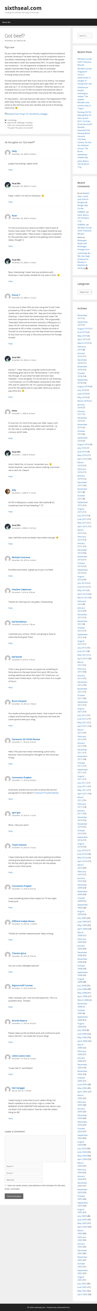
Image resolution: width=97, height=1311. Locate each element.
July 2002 (81, 1283)
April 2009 (82, 928)
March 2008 (83, 1000)
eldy (14, 490)
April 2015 (82, 526)
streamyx (29, 123)
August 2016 (83, 444)
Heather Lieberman (21, 589)
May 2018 (82, 397)
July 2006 (81, 1030)
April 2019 (82, 339)
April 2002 (82, 1294)
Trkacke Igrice (19, 953)
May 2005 (82, 1088)
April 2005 (82, 1091)
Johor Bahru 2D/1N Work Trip (83, 164)
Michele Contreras (21, 557)
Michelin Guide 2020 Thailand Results (84, 61)
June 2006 (82, 1033)
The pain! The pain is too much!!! (20, 128)
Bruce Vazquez (19, 701)
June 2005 (82, 1084)
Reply (10, 170)
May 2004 (82, 1155)
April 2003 (82, 1226)
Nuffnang (20, 123)
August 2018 (83, 386)
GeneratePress (63, 1307)
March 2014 (83, 597)
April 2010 (82, 861)
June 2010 (82, 854)
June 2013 (82, 651)
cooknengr (82, 253)
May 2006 (82, 1037)
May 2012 (82, 722)
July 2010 (81, 850)
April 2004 (82, 1159)
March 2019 (83, 343)
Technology (12, 120)
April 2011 (82, 793)
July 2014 (81, 583)
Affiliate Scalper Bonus (23, 921)
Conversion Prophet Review (46, 792)
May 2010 (82, 857)
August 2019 (83, 328)
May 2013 (82, 655)
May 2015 (82, 522)
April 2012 (82, 726)
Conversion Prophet (22, 777)
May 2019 (82, 335)
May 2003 (82, 1223)
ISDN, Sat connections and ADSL (20, 125)
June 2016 (82, 451)
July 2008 (81, 985)
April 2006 (82, 1041)
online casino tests (21, 1055)
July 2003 (81, 1216)
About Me (6, 22)
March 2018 (83, 400)
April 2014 (82, 594)
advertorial (11, 123)
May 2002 (82, 1290)
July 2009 (81, 918)
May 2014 (82, 590)
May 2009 (82, 925)
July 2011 (81, 782)
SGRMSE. (81, 212)
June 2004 (82, 1152)
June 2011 (82, 786)
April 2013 (82, 658)
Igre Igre (16, 812)
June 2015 (82, 519)
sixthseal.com (23, 7)
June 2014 (82, 586)
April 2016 (82, 458)
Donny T (16, 295)
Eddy (14, 151)
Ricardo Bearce (19, 1020)
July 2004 (81, 1148)
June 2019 (82, 332)
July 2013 (81, 647)
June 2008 (82, 989)
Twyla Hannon (19, 844)
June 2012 (82, 718)
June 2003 (82, 1219)
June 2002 (82, 1287)
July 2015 (81, 515)
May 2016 (82, 455)
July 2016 (81, 448)
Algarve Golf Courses (22, 985)
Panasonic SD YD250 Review (26, 739)
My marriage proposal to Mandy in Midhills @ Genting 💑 (83, 262)
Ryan (14, 215)
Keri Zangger (18, 1088)
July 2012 (81, 715)
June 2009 (82, 921)
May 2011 (82, 790)
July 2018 (81, 390)
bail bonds (17, 656)
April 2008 (82, 996)
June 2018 (82, 393)
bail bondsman (19, 621)
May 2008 (82, 992)
